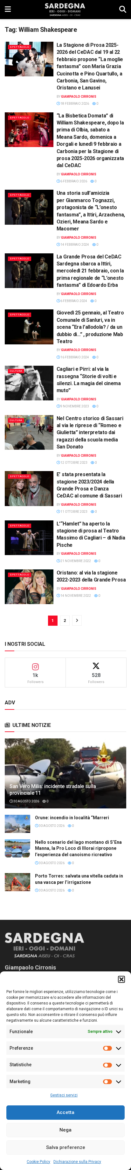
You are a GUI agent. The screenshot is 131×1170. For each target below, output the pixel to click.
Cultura (16, 371)
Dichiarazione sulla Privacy (77, 1161)
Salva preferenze (65, 1147)
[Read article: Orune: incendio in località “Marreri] (17, 824)
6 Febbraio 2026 (73, 181)
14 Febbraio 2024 (74, 244)
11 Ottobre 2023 (73, 511)
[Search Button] (122, 9)
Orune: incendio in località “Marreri (72, 817)
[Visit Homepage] (65, 9)
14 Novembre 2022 (75, 595)
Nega (65, 1130)
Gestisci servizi (64, 1095)
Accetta (65, 1112)
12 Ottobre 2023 (73, 462)
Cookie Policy (38, 1161)
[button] (121, 979)
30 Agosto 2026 (26, 801)
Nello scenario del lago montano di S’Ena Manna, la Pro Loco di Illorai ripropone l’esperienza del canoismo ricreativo (78, 848)
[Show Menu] (8, 9)
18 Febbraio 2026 (74, 103)
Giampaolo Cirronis (78, 96)
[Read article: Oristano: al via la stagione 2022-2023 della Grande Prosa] (29, 586)
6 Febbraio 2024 (73, 301)
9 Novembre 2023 (74, 406)
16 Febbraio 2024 (74, 357)
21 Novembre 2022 (75, 561)
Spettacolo (19, 47)
